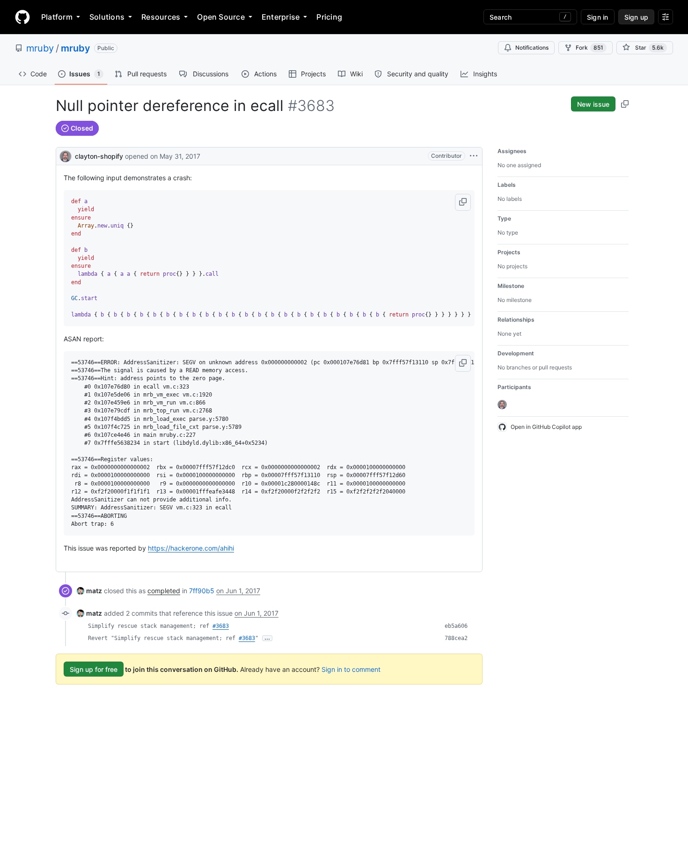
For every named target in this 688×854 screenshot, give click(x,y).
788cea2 (456, 638)
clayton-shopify (99, 156)
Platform (57, 17)
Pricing (329, 17)
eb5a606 (456, 626)
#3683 (220, 626)
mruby (40, 48)
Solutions (106, 17)
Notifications (532, 47)
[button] (463, 202)
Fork (589, 47)
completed (163, 591)
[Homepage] (22, 16)
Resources (160, 17)
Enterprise (281, 17)
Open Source (221, 17)
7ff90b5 (201, 591)
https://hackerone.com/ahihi (191, 548)
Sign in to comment (351, 669)
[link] (89, 591)
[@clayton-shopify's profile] (65, 155)
